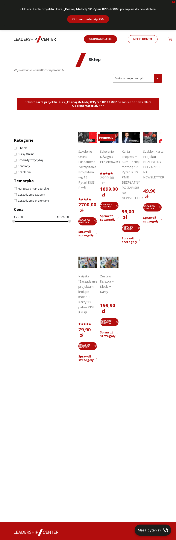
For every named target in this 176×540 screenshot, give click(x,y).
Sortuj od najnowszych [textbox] (129, 78)
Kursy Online (26, 154)
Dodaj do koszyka (84, 221)
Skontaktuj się (100, 39)
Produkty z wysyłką (30, 160)
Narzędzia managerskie (33, 188)
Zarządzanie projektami (33, 200)
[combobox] (137, 78)
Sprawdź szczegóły (86, 233)
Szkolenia (24, 172)
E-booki (22, 148)
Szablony (24, 166)
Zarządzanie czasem (31, 194)
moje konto (142, 39)
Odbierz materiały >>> (88, 19)
